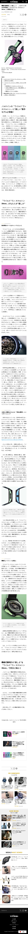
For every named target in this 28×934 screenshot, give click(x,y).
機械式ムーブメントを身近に (12, 91)
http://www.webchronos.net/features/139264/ (11, 439)
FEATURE (7, 11)
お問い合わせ (14, 920)
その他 (10, 11)
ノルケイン (4, 19)
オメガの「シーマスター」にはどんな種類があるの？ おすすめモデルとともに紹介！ (7, 786)
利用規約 (14, 922)
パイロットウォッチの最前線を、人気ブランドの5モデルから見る (20, 786)
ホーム (2, 11)
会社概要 (14, 919)
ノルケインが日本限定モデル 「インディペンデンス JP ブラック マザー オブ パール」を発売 (19, 843)
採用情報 (14, 928)
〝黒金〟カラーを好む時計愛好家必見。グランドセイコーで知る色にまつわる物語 (7, 801)
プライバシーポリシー (14, 924)
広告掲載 (14, 926)
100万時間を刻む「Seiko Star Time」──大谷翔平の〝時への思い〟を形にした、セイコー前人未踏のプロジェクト (20, 802)
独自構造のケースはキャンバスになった (14, 86)
